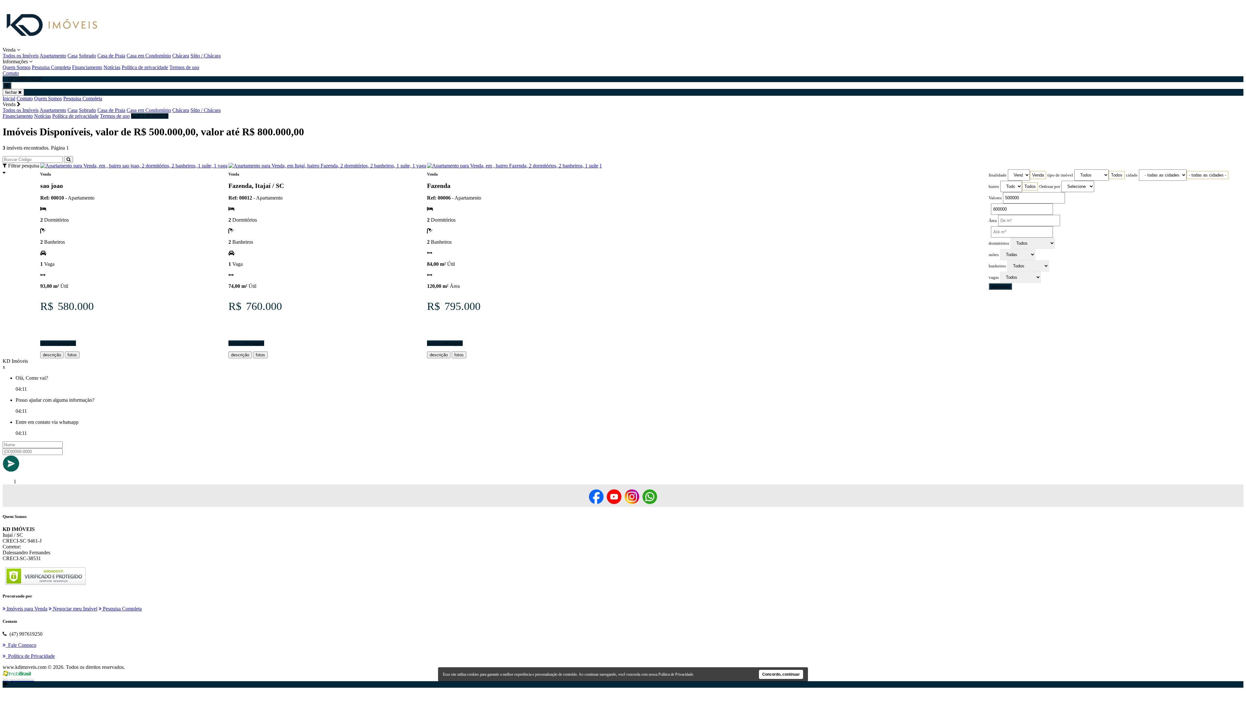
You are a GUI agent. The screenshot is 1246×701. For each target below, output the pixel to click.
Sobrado (87, 55)
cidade (1132, 175)
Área (993, 220)
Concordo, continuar (781, 674)
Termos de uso (184, 67)
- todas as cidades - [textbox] (1207, 175)
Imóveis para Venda (26, 608)
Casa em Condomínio (149, 55)
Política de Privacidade (675, 674)
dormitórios (999, 243)
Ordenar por (1049, 186)
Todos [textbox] (1116, 175)
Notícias (112, 67)
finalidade (998, 175)
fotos (72, 354)
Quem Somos (17, 67)
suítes (994, 254)
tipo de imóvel (1060, 175)
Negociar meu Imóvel (74, 608)
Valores (995, 198)
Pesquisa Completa (51, 67)
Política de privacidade (145, 67)
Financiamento (87, 67)
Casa (72, 55)
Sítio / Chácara (205, 55)
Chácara (180, 55)
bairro (994, 186)
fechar (11, 92)
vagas (994, 277)
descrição (52, 354)
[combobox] (1038, 175)
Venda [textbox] (1038, 175)
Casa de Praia (111, 55)
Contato (11, 73)
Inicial (9, 98)
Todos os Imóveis (21, 55)
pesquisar (1000, 286)
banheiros (997, 266)
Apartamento (53, 55)
